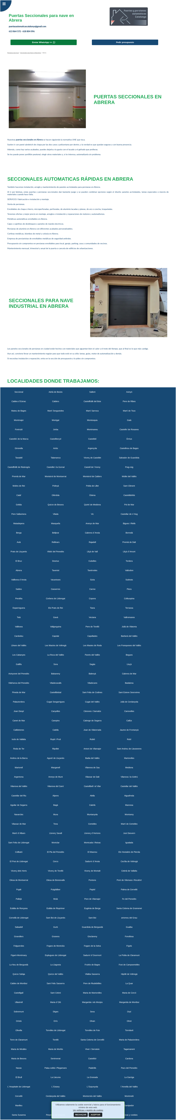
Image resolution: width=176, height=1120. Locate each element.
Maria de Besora (18, 1058)
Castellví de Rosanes (129, 429)
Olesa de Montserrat (18, 880)
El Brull (19, 1077)
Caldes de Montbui (18, 983)
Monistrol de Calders (92, 476)
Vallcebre (129, 570)
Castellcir (92, 1058)
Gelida (19, 505)
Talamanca (55, 458)
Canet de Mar (19, 720)
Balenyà (92, 674)
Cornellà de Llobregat (18, 918)
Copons (92, 598)
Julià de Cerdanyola (129, 702)
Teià (19, 617)
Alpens (56, 796)
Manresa (129, 805)
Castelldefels (129, 495)
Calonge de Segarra (92, 720)
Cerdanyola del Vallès (55, 1096)
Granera (55, 936)
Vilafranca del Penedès (18, 683)
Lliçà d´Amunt (129, 551)
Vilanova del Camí (55, 786)
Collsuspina (129, 598)
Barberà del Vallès (129, 636)
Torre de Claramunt (19, 1040)
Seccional (18, 392)
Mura (55, 814)
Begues (129, 655)
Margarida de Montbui (129, 1002)
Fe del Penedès (129, 899)
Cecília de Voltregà (129, 861)
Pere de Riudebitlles (92, 983)
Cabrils (92, 805)
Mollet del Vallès (129, 476)
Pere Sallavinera (18, 514)
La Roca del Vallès (55, 655)
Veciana (92, 617)
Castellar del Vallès (129, 786)
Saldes (19, 589)
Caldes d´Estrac (19, 401)
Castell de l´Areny (92, 467)
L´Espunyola (92, 1087)
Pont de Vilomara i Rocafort (129, 880)
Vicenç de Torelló (55, 871)
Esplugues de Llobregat (55, 955)
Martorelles (129, 758)
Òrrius (129, 439)
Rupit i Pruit (55, 739)
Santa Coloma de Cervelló (92, 1040)
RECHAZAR (80, 1115)
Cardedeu (18, 636)
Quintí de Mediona (92, 505)
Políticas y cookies (129, 1115)
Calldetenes (18, 730)
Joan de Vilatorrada (92, 730)
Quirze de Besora (56, 505)
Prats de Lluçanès (19, 551)
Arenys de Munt (55, 777)
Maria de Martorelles (92, 993)
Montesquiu (92, 420)
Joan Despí (19, 711)
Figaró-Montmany (19, 955)
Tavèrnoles (92, 570)
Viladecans (92, 683)
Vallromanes (129, 617)
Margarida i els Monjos (92, 1002)
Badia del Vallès (92, 758)
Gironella (19, 448)
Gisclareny (92, 936)
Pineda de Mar (18, 692)
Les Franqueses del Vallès (129, 645)
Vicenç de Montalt (92, 871)
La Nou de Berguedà (18, 965)
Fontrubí (19, 429)
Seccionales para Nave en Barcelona (30, 53)
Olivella (18, 1030)
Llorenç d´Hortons (92, 833)
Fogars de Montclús (56, 946)
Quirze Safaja (19, 974)
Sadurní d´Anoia (92, 861)
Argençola (92, 448)
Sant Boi (92, 918)
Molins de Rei (19, 486)
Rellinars (55, 542)
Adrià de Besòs (55, 392)
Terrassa (129, 608)
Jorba (55, 429)
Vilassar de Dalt (92, 777)
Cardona (129, 1058)
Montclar (55, 842)
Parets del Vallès (92, 655)
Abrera (19, 570)
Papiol (92, 889)
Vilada (55, 514)
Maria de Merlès (55, 1049)
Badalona (129, 683)
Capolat (55, 636)
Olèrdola (55, 495)
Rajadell (92, 542)
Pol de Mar (129, 505)
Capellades (92, 636)
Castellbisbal (55, 692)
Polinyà (55, 486)
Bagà (55, 805)
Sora (55, 664)
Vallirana (19, 626)
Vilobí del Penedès (55, 551)
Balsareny (55, 674)
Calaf (18, 495)
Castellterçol (55, 439)
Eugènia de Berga (92, 908)
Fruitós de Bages (92, 965)
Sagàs (92, 664)
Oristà (18, 1021)
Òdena (92, 495)
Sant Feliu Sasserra (55, 983)
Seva (92, 1011)
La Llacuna (55, 1077)
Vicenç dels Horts (19, 871)
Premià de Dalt (129, 542)
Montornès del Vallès (92, 1096)
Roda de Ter (18, 749)
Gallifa (19, 664)
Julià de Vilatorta (129, 626)
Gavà (55, 617)
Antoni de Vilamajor (92, 749)
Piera (129, 589)
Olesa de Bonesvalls (55, 880)
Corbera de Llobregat (55, 598)
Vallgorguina (55, 626)
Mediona (129, 767)
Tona (55, 824)
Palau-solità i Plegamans (56, 1068)
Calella (56, 730)
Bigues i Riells (129, 523)
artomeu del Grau (129, 918)
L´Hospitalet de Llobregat (18, 1087)
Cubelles (92, 561)
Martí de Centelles (129, 824)
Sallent (92, 392)
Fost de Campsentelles (129, 965)
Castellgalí (18, 993)
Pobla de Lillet (92, 486)
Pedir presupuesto (125, 42)
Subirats (129, 580)
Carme (92, 589)
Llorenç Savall (55, 833)
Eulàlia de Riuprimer (56, 908)
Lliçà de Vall (92, 551)
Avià (19, 542)
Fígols (129, 946)
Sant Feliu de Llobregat (18, 842)
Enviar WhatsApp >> (42, 42)
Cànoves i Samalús (92, 711)
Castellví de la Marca (18, 439)
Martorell (19, 767)
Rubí (129, 739)
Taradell (18, 458)
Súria (92, 580)
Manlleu (18, 1105)
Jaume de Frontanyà (129, 730)
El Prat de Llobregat (19, 861)
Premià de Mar (18, 476)
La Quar (129, 983)
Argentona (18, 777)
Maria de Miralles (18, 1049)
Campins (56, 720)
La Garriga (129, 1077)
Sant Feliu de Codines (92, 692)
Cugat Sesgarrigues (56, 702)
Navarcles (18, 814)
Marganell (55, 767)
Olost (129, 1021)
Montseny (129, 814)
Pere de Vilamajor (92, 899)
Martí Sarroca (92, 411)
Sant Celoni (55, 993)
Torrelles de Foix (92, 1030)
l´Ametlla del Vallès (129, 1087)
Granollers (18, 936)
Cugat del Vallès (92, 702)
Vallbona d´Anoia (18, 580)
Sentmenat (55, 1058)
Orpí (129, 1011)
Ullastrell (19, 1002)
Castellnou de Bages (129, 448)
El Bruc (18, 561)
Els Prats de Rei (55, 608)
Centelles (92, 824)
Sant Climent (129, 486)
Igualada (129, 842)
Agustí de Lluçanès (55, 758)
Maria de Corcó (129, 993)
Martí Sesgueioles (55, 411)
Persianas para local (13, 53)
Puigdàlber (55, 889)
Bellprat (55, 533)
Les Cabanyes (18, 655)
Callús (129, 720)
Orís (56, 1021)
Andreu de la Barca (19, 758)
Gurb (55, 927)
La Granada (92, 1077)
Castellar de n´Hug (129, 514)
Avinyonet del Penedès (18, 674)
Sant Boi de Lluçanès (55, 918)
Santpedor (129, 1105)
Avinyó (129, 392)
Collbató (18, 852)
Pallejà (19, 899)
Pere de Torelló (92, 626)
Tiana (92, 608)
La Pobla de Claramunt (129, 955)
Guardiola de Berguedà (92, 927)
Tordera (129, 561)
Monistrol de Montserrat (55, 476)
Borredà (129, 533)
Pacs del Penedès (129, 1068)
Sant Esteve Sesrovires (129, 692)
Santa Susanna (19, 1115)
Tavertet (55, 570)
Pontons (92, 880)
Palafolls (92, 1068)
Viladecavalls (55, 683)
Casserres (55, 589)
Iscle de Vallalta (19, 739)
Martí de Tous (129, 411)
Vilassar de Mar (19, 824)
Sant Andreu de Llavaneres (129, 749)
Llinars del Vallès (18, 645)
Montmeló (129, 1096)
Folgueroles (19, 946)
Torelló (56, 1040)
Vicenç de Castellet (92, 458)
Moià (55, 899)
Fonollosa (129, 936)
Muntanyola (92, 814)
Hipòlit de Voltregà (129, 974)
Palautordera (19, 702)
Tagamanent (129, 1049)
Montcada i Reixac (92, 842)
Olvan (92, 1021)
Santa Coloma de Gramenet (129, 908)
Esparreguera (19, 608)
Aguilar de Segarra (18, 805)
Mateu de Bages (18, 411)
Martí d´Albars (18, 833)
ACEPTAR (95, 1115)
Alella (92, 796)
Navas (19, 1068)
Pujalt (18, 889)
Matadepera (18, 523)
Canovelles (129, 711)
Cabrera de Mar (129, 674)
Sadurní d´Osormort (92, 955)
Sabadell (19, 927)
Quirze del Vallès (55, 974)
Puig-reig (129, 467)
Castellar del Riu (18, 796)
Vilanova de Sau (92, 767)
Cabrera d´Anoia (92, 533)
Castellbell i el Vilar (92, 786)
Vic (92, 514)
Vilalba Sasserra (92, 974)
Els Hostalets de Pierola (129, 852)
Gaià (129, 420)
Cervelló (18, 1096)
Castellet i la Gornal (55, 467)
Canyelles (55, 711)
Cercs (55, 861)
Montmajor (19, 420)
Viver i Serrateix (92, 1049)
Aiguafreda (129, 796)
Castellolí (92, 439)
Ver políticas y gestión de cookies (88, 1110)
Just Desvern (129, 833)
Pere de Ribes (129, 401)
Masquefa (55, 523)
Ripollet (55, 749)
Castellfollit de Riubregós (19, 467)
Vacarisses (55, 580)
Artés (55, 448)
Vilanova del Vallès (18, 786)
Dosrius (55, 561)
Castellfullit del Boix (92, 401)
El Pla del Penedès (55, 852)
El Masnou (92, 852)
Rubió (92, 739)
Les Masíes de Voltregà (55, 645)
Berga (18, 533)
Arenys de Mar (92, 523)
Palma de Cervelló (129, 889)
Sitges (55, 1011)
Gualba (129, 927)
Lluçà (129, 664)
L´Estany (56, 1087)
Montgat (55, 420)
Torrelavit (129, 1030)
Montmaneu (92, 429)
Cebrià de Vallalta (129, 871)
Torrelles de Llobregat (55, 1030)
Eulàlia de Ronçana (19, 908)
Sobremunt (19, 1011)
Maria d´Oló (55, 1002)
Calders (55, 401)
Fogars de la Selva (92, 946)
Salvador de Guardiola (129, 458)
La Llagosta (55, 965)
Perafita (18, 598)
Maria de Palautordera (129, 1040)
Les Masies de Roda (92, 645)
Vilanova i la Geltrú (129, 777)
